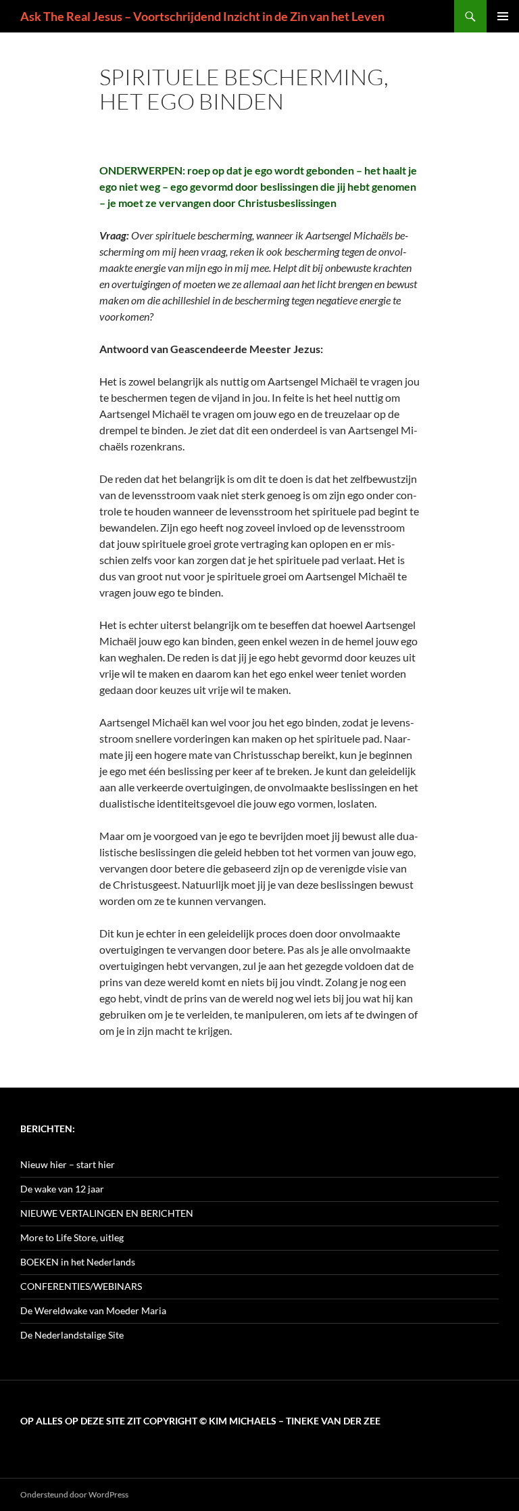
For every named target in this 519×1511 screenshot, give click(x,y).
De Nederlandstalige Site (72, 1335)
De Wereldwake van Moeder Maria (93, 1310)
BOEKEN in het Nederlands (77, 1262)
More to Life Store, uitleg (72, 1237)
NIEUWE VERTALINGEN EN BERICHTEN (106, 1213)
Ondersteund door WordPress (74, 1494)
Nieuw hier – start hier (67, 1164)
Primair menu (503, 16)
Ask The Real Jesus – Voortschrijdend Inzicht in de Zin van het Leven (202, 16)
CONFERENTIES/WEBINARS (81, 1286)
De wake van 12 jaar (62, 1188)
